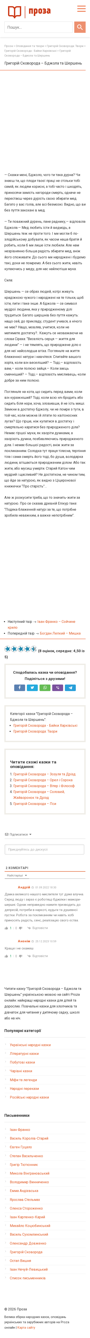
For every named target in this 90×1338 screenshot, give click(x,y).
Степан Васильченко (26, 1156)
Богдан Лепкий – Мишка (60, 633)
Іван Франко (20, 1130)
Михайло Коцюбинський (30, 1226)
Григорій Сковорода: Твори (35, 731)
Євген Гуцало (21, 1147)
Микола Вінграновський (29, 1173)
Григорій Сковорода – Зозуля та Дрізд (44, 774)
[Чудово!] (34, 649)
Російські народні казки (29, 1097)
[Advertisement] (45, 121)
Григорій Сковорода (26, 1252)
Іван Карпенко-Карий (27, 1217)
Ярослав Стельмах (25, 1200)
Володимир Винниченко (29, 1182)
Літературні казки (24, 1054)
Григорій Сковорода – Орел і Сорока (43, 780)
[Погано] (14, 649)
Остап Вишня (20, 1261)
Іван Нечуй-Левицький (29, 1269)
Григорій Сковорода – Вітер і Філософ (44, 786)
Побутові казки (22, 1062)
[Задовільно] (20, 649)
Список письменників (28, 1278)
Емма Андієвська (24, 1191)
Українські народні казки (30, 1045)
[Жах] (7, 649)
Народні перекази (24, 1089)
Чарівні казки (21, 1071)
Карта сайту (26, 1328)
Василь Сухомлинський (29, 1234)
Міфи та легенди (23, 1080)
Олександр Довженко (28, 1243)
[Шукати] (80, 27)
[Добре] (27, 649)
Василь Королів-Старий (29, 1138)
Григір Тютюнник (24, 1165)
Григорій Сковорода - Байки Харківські (45, 725)
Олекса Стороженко (26, 1208)
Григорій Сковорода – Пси (34, 804)
